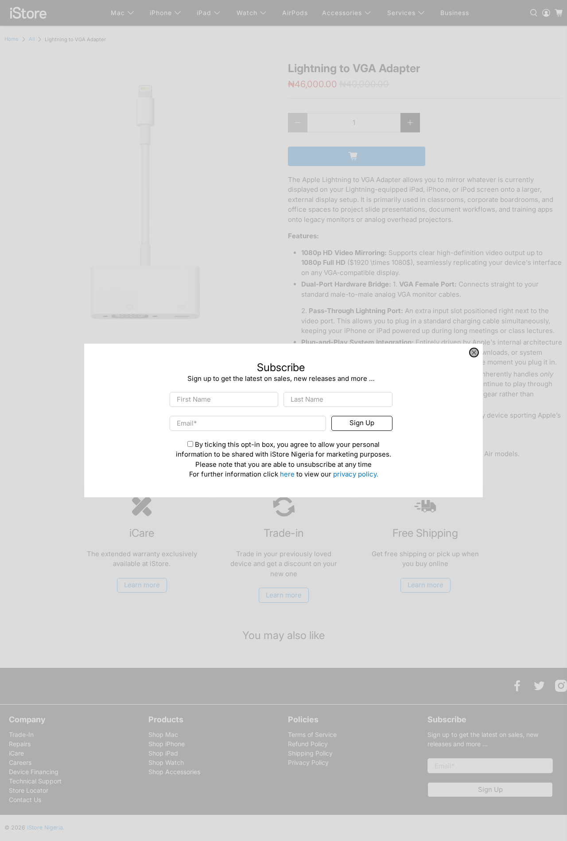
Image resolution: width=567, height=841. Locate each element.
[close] (474, 352)
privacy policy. (355, 474)
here (287, 474)
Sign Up (362, 423)
